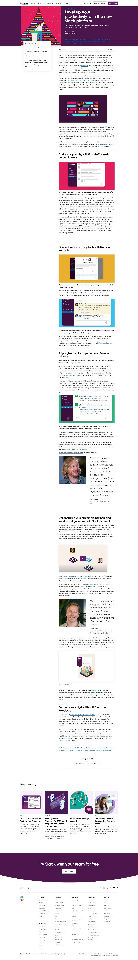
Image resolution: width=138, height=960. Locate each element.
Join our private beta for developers (71, 452)
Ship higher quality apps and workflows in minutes (36, 57)
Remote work (86, 42)
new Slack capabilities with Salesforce (82, 714)
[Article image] (81, 802)
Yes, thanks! (79, 763)
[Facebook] (108, 49)
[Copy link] (113, 49)
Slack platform (70, 39)
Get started (113, 3)
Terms (38, 954)
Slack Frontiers (96, 76)
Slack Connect (76, 42)
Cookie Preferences (46, 954)
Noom (73, 134)
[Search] (85, 3)
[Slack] (24, 3)
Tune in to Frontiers (65, 738)
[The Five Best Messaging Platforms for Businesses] (31, 802)
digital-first (62, 70)
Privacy (33, 954)
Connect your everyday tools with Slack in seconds (36, 52)
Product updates (89, 750)
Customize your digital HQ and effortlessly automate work (36, 48)
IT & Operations (98, 39)
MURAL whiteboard (103, 343)
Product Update (103, 748)
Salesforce (84, 65)
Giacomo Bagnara (77, 35)
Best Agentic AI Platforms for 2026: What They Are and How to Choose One (56, 822)
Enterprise (95, 42)
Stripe (98, 589)
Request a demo (99, 3)
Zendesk (88, 584)
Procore (95, 584)
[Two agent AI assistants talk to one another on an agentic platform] (56, 802)
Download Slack (24, 953)
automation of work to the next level (75, 449)
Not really (94, 763)
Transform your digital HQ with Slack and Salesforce (36, 66)
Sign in (89, 3)
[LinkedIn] (111, 50)
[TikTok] (117, 888)
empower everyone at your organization (81, 80)
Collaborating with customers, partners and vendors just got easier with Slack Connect (36, 61)
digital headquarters (87, 68)
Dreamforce (95, 690)
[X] (110, 888)
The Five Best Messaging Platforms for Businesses (31, 819)
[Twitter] (106, 50)
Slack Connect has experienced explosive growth (75, 576)
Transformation (70, 8)
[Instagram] (104, 888)
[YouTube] (114, 888)
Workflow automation (79, 44)
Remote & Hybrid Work (83, 39)
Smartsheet (71, 343)
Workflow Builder (84, 134)
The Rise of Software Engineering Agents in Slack (105, 821)
